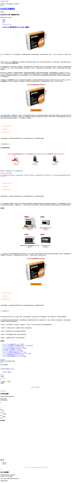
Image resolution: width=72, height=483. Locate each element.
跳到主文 (2, 11)
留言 (9, 368)
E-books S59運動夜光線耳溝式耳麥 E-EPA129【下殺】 (13, 355)
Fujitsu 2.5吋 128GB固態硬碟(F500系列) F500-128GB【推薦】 (15, 348)
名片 (3, 22)
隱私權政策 (42, 467)
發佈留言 (2, 383)
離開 (6, 480)
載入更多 (2, 376)
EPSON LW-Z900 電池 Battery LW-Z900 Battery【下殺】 (13, 346)
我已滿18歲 (3, 480)
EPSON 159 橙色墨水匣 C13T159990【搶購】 (16, 27)
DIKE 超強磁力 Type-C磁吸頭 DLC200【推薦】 (12, 349)
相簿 (3, 19)
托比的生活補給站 (7, 9)
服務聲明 (46, 467)
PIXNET (27, 467)
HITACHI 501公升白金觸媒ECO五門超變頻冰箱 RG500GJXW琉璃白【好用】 (18, 345)
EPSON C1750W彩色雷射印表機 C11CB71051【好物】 (13, 344)
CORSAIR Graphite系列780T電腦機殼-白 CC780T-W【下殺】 (15, 352)
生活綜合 (9, 17)
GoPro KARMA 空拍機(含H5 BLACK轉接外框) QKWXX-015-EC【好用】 (17, 353)
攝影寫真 (9, 372)
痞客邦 (6, 368)
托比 (1, 362)
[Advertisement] (36, 439)
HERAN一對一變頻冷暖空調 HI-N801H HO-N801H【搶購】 (14, 356)
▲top (1, 374)
